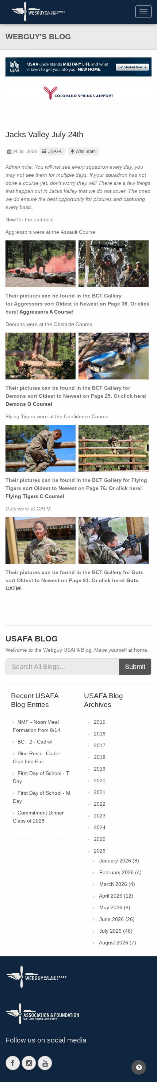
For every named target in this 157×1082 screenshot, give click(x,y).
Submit (135, 666)
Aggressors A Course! (46, 312)
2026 (100, 851)
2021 (100, 792)
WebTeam (86, 151)
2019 (100, 769)
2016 (100, 734)
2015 (100, 722)
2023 (100, 816)
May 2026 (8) (114, 907)
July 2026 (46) (116, 931)
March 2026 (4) (117, 884)
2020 (100, 780)
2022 (100, 804)
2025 (100, 839)
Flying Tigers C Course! (35, 496)
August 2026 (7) (117, 943)
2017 (100, 745)
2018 (100, 757)
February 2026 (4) (120, 872)
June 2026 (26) (117, 919)
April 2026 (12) (116, 896)
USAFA (54, 151)
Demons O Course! (29, 404)
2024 (100, 827)
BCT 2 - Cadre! (35, 742)
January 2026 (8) (119, 861)
